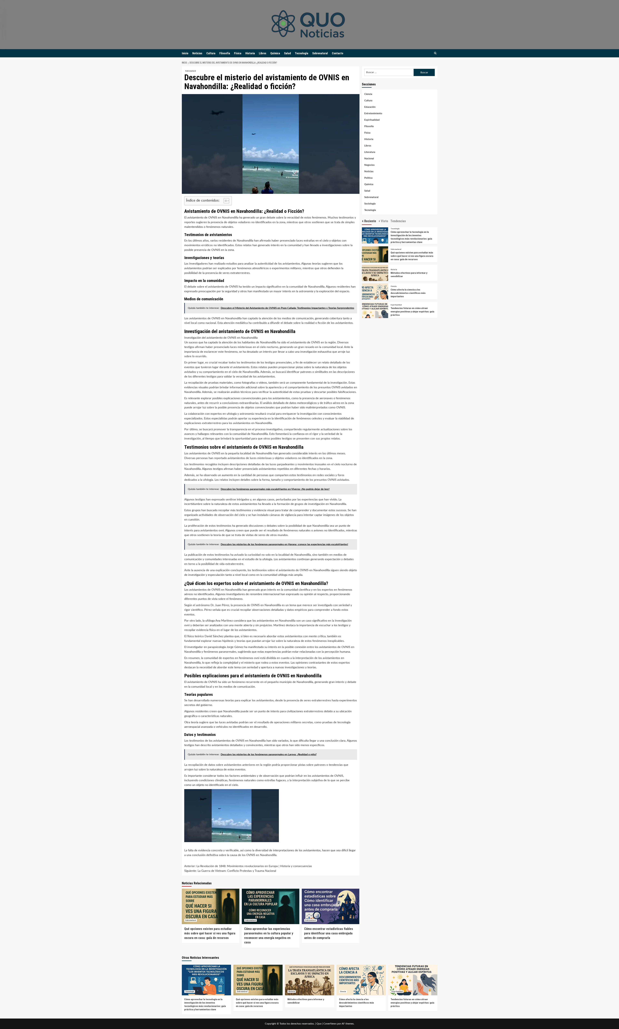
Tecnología (301, 53)
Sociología (370, 204)
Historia (250, 53)
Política (368, 178)
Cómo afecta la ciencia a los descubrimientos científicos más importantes (408, 293)
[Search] (435, 53)
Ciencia (368, 94)
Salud (287, 53)
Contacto (337, 53)
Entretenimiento (373, 113)
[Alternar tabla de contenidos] (224, 200)
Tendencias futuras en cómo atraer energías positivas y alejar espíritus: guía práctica (412, 311)
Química (275, 53)
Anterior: (248, 866)
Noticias (197, 53)
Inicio (185, 53)
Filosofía (224, 53)
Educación (369, 107)
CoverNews (330, 1023)
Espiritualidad (372, 120)
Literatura (369, 152)
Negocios (369, 165)
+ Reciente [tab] (369, 221)
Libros (262, 53)
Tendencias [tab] (398, 221)
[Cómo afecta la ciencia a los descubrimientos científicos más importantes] (375, 296)
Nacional (369, 158)
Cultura (210, 53)
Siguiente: (230, 871)
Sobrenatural (320, 53)
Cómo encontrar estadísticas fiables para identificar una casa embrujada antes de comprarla (328, 933)
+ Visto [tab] (383, 221)
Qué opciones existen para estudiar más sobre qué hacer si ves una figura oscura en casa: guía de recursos (209, 933)
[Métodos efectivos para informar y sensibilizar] (375, 278)
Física (237, 53)
